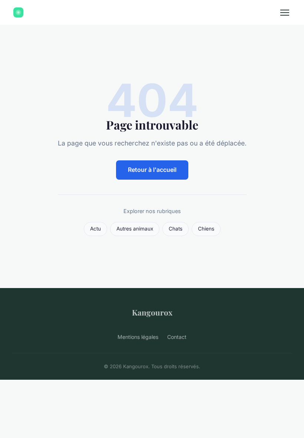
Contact (176, 337)
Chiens (206, 229)
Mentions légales (138, 337)
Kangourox (152, 312)
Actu (95, 229)
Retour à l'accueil (152, 169)
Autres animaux (134, 229)
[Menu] (284, 13)
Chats (175, 229)
